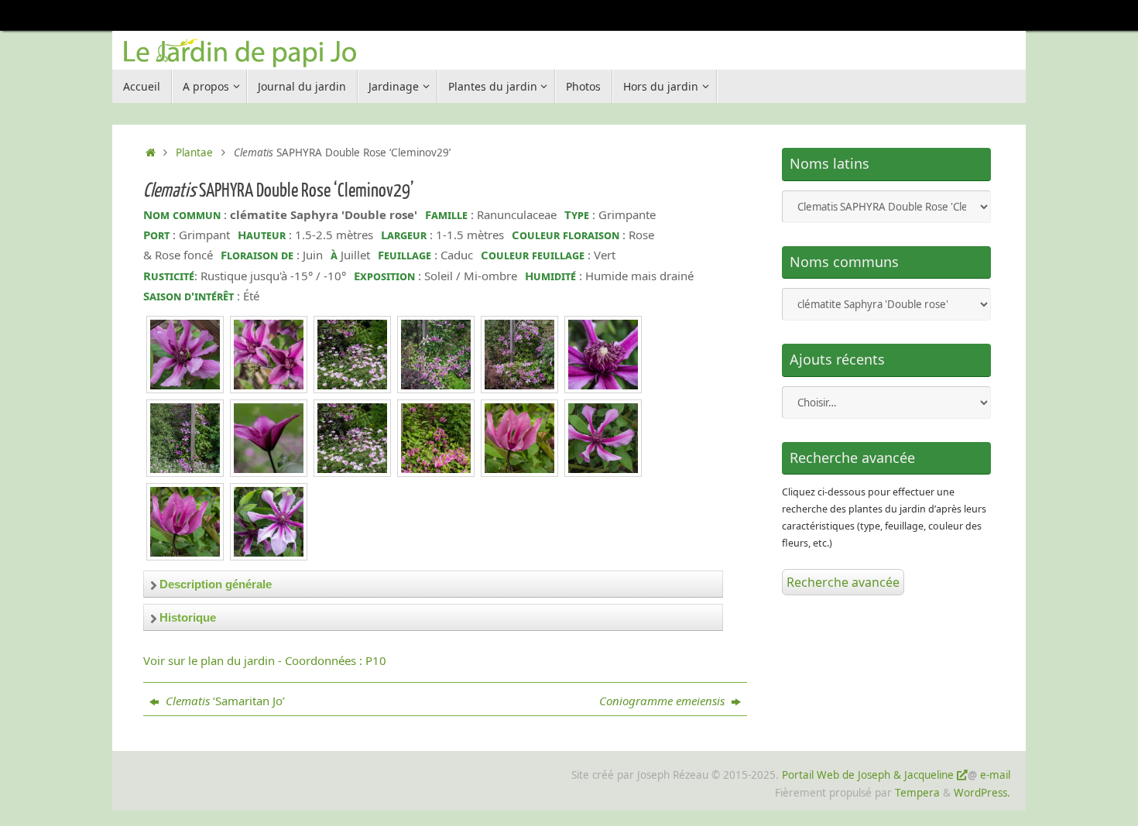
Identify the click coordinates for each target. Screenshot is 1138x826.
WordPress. (982, 793)
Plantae (194, 152)
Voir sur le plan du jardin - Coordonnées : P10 (264, 660)
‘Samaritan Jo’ (225, 700)
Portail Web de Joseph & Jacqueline (868, 775)
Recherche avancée (843, 582)
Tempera (917, 793)
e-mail (995, 775)
